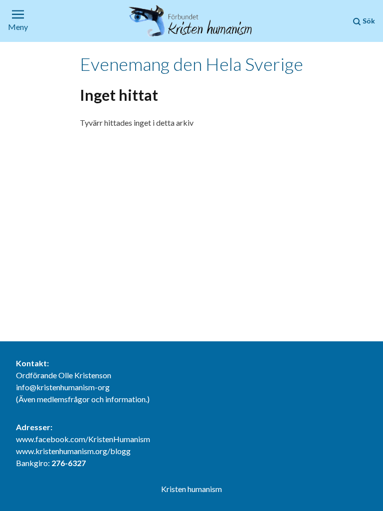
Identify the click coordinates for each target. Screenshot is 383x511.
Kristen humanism (191, 489)
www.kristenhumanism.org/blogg (73, 451)
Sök (368, 20)
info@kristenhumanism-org (63, 387)
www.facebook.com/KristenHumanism (83, 439)
